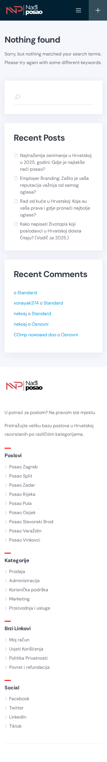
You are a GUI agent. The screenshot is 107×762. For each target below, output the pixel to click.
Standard (27, 293)
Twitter (16, 708)
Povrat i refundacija (29, 667)
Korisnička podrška (28, 590)
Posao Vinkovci (24, 540)
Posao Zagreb (23, 467)
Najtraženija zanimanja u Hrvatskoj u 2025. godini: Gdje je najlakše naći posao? (56, 162)
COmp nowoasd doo (35, 335)
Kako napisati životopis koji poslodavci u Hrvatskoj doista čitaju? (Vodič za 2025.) (50, 231)
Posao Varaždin (25, 531)
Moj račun (19, 640)
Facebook (19, 699)
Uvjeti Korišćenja (26, 649)
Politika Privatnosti (28, 658)
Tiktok (15, 726)
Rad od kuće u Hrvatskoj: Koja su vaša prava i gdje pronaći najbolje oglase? (55, 208)
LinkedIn (17, 717)
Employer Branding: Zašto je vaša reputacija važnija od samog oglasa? (54, 185)
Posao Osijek (22, 513)
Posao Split (20, 476)
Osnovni (40, 324)
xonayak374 (26, 303)
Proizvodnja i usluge (29, 608)
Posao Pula (20, 503)
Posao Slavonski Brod (31, 522)
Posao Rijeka (22, 494)
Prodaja (17, 571)
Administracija (24, 581)
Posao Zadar (22, 485)
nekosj (20, 314)
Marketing (19, 599)
